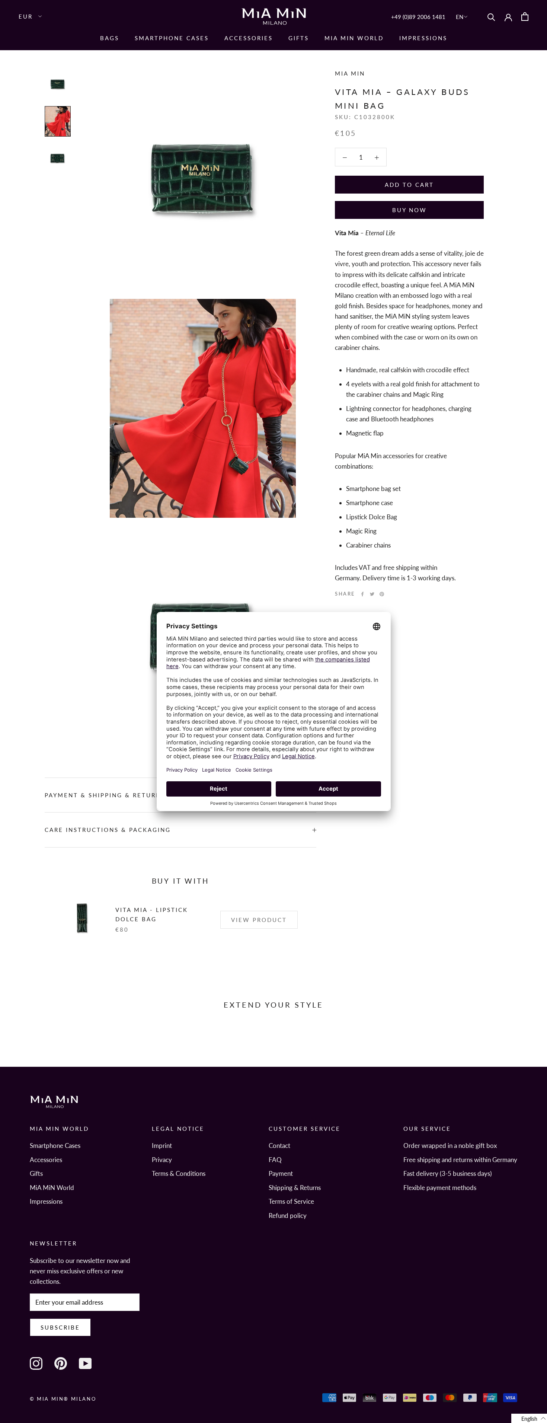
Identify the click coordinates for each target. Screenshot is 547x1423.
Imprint (162, 1145)
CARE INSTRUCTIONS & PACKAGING (108, 829)
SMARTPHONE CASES (172, 38)
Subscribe (60, 1327)
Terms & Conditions (178, 1173)
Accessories (46, 1160)
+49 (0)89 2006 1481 (418, 16)
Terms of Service (291, 1201)
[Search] (491, 16)
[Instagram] (36, 1363)
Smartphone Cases (55, 1145)
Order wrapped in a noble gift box (450, 1145)
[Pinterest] (382, 594)
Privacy (162, 1160)
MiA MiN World (52, 1187)
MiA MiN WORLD (354, 38)
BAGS (109, 38)
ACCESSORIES (248, 38)
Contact (279, 1145)
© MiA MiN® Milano (63, 1399)
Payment (281, 1173)
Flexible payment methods (439, 1187)
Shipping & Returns (295, 1187)
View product (259, 919)
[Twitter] (372, 594)
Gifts (298, 38)
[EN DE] (462, 16)
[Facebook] (362, 594)
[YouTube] (85, 1363)
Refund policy (288, 1215)
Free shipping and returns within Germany (460, 1160)
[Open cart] (524, 16)
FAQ (275, 1160)
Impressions (423, 38)
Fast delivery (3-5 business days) (447, 1173)
